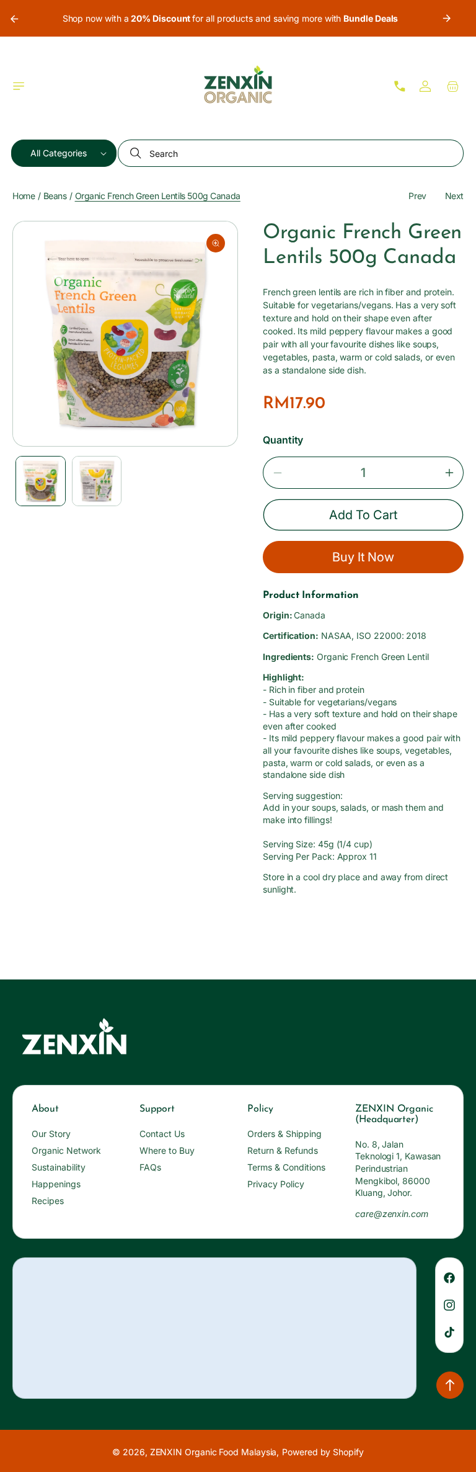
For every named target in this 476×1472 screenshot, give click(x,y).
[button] (18, 86)
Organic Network (66, 1150)
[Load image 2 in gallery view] (97, 481)
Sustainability (59, 1167)
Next (454, 195)
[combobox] (290, 153)
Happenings (56, 1184)
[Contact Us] (400, 86)
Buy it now (363, 557)
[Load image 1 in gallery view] (40, 481)
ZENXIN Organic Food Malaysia (213, 1452)
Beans (55, 195)
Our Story (51, 1133)
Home (23, 195)
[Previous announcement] (13, 18)
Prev (417, 195)
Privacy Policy (275, 1184)
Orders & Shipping (284, 1133)
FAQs (150, 1167)
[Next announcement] (447, 18)
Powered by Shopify (323, 1452)
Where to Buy (167, 1150)
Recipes (48, 1200)
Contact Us (162, 1133)
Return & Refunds (282, 1150)
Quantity (283, 440)
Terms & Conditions (286, 1167)
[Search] (137, 153)
